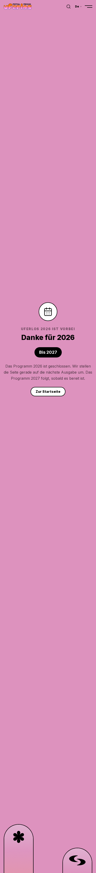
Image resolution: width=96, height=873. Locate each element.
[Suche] (68, 6)
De (77, 6)
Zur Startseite (48, 391)
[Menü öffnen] (88, 6)
